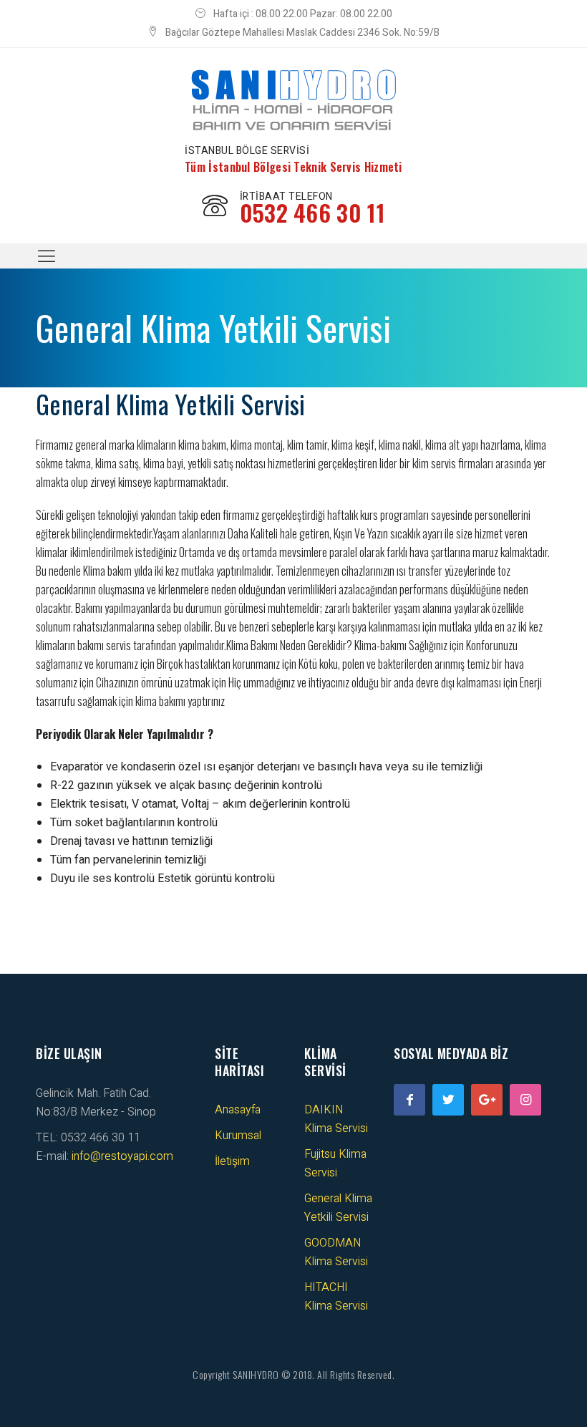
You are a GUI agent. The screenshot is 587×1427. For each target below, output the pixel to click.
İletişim (232, 1161)
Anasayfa (238, 1109)
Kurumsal (238, 1135)
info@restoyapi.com (122, 1156)
